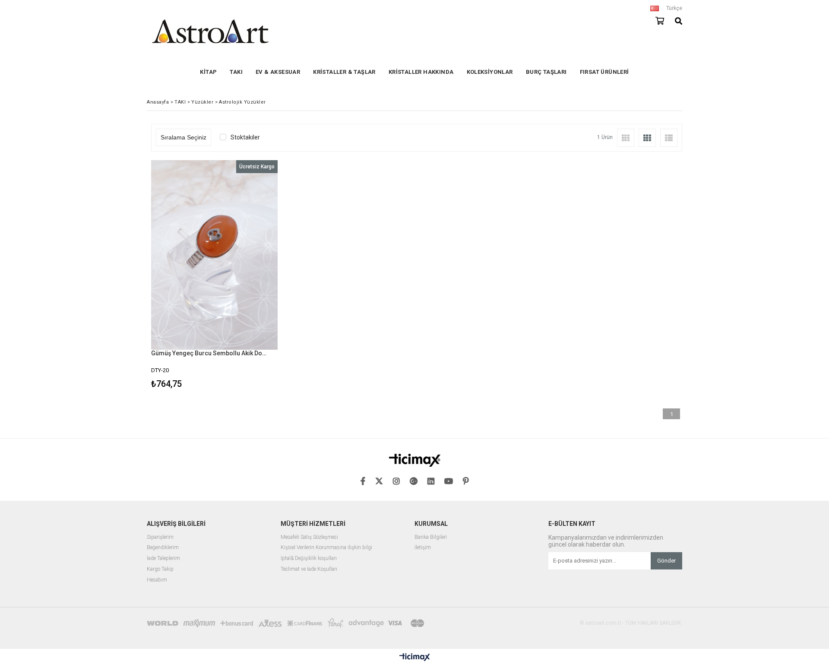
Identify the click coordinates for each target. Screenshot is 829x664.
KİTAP (208, 72)
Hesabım (157, 580)
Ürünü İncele (244, 275)
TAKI (236, 72)
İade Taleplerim (163, 558)
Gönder (666, 560)
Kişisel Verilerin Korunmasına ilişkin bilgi (326, 547)
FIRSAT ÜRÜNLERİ (604, 72)
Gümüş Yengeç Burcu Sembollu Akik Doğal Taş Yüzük (209, 353)
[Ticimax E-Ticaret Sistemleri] (414, 657)
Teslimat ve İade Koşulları (309, 569)
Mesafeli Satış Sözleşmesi (309, 537)
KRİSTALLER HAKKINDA (421, 72)
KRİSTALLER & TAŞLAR (344, 72)
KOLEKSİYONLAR (490, 72)
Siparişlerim (160, 537)
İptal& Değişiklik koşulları (309, 558)
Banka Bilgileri (430, 537)
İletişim (422, 547)
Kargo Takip (160, 569)
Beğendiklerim (163, 547)
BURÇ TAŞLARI (546, 72)
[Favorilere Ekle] (214, 275)
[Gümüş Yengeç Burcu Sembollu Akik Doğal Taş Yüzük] (214, 255)
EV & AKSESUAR (278, 72)
